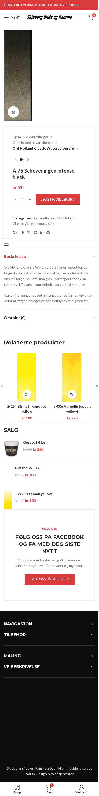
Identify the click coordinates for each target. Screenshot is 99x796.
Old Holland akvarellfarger (33, 142)
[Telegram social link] (48, 232)
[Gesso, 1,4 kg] (11, 449)
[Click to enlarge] (13, 112)
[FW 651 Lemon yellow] (8, 500)
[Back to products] (22, 159)
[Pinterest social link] (35, 232)
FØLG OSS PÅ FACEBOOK (50, 579)
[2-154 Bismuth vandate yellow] (26, 377)
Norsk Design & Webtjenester (50, 774)
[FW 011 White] (7, 474)
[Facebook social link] (23, 232)
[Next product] (28, 159)
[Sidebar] (6, 245)
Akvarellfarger (37, 137)
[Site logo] (49, 17)
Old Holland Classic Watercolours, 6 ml (46, 148)
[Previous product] (16, 159)
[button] (26, 394)
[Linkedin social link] (42, 232)
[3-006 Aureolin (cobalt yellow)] (72, 377)
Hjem (17, 137)
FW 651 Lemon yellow (33, 494)
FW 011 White (27, 468)
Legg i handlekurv (58, 199)
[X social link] (29, 232)
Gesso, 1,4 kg (34, 442)
